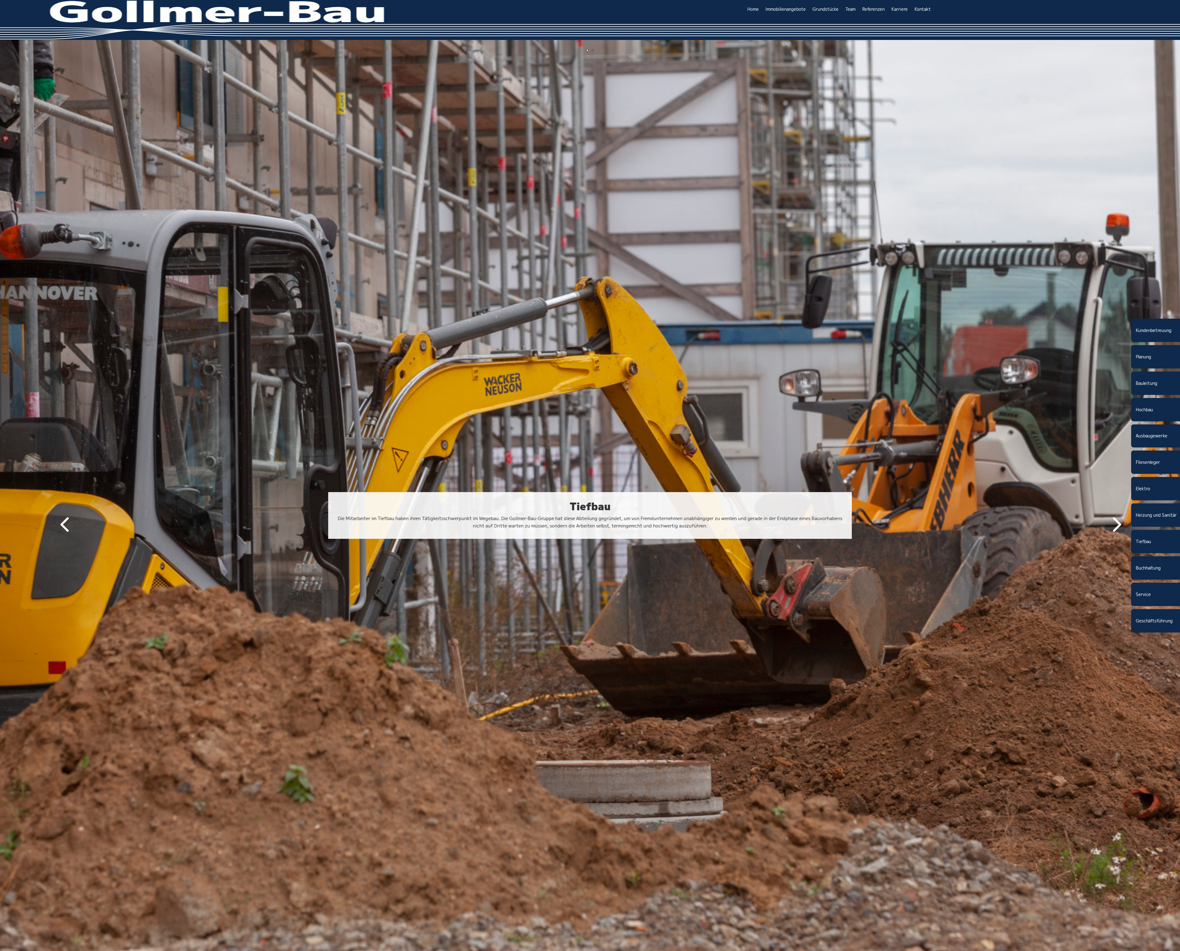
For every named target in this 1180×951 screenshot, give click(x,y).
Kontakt (922, 9)
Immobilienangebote (785, 9)
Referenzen (873, 9)
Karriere (899, 9)
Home (753, 9)
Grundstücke (825, 9)
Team (850, 9)
